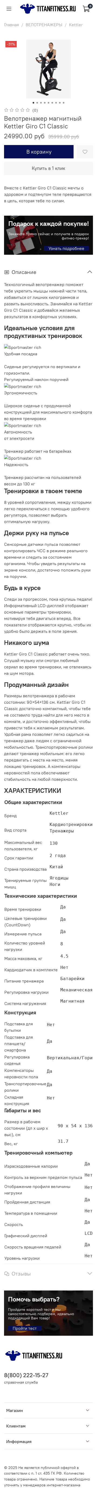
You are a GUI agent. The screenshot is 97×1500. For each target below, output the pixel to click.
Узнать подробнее (66, 248)
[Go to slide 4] (45, 103)
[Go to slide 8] (60, 103)
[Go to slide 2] (37, 103)
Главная (11, 24)
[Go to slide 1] (33, 103)
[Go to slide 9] (63, 103)
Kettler (76, 24)
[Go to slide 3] (41, 103)
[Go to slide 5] (48, 103)
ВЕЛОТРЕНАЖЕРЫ (44, 24)
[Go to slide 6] (52, 103)
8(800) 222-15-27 (26, 1375)
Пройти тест (25, 1328)
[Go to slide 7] (56, 103)
